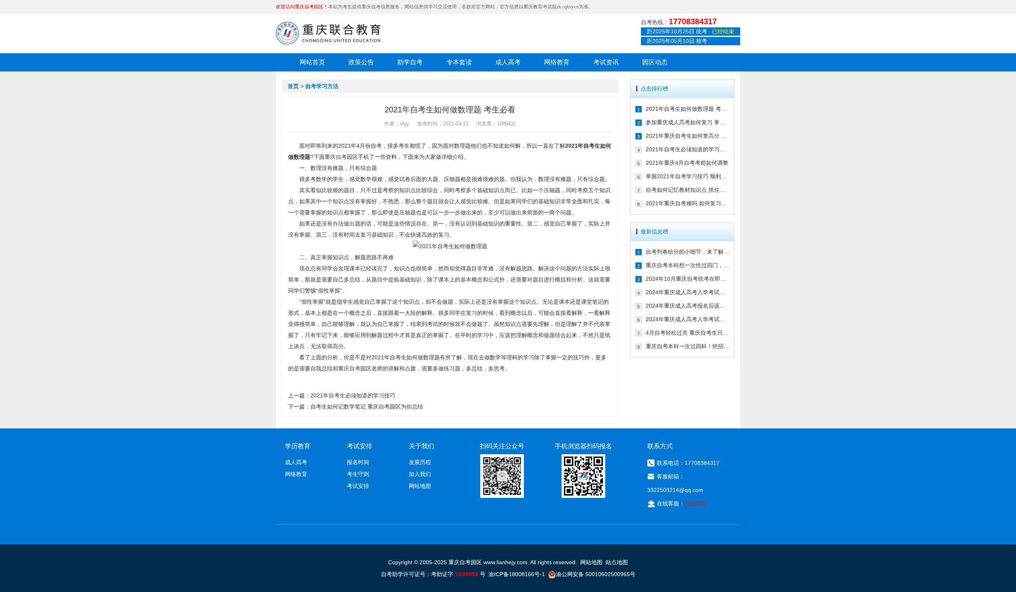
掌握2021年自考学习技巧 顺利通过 (687, 176)
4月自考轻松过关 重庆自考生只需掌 (687, 333)
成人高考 (508, 62)
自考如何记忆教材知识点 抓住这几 (687, 190)
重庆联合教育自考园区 (328, 32)
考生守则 (358, 474)
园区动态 (655, 62)
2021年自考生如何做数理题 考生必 (687, 109)
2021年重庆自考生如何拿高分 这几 (687, 136)
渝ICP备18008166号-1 (517, 574)
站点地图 (617, 562)
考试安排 (358, 486)
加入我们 (420, 474)
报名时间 (358, 462)
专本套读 (459, 62)
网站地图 (420, 486)
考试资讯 (606, 62)
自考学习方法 (322, 86)
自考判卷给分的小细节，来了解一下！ (687, 252)
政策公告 (361, 62)
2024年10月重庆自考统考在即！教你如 (687, 279)
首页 (293, 86)
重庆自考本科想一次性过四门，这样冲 (687, 265)
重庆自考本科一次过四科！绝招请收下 (687, 346)
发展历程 (420, 462)
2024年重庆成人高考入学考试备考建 (687, 319)
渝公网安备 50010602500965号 (595, 574)
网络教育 (557, 62)
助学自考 (410, 62)
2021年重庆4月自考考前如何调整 (687, 163)
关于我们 (421, 446)
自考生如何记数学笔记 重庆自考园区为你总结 (366, 406)
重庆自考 (336, 157)
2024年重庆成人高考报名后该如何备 (687, 306)
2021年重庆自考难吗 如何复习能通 (687, 203)
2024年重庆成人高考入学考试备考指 (687, 292)
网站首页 (312, 62)
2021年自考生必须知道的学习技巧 (352, 395)
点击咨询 (696, 503)
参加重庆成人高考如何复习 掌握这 (687, 122)
